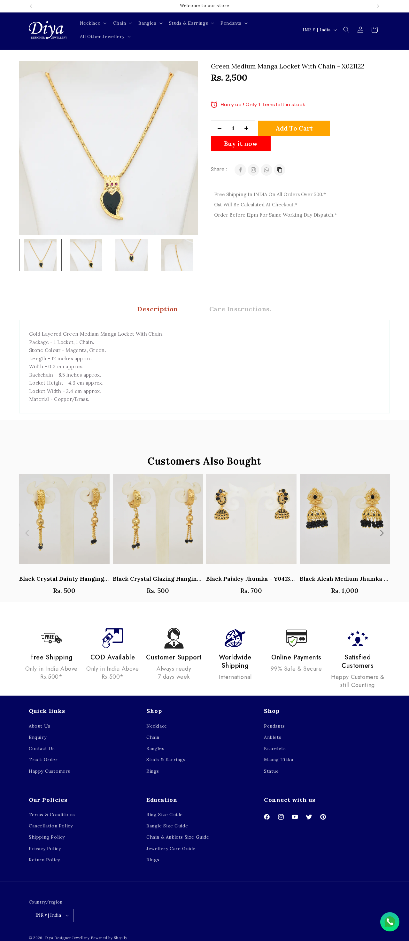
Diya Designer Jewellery (67, 938)
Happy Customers (49, 771)
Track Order (43, 759)
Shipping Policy (47, 837)
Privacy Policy (45, 848)
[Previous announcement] (31, 6)
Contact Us (42, 748)
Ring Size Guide (164, 814)
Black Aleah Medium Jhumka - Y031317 (345, 578)
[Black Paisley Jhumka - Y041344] (251, 522)
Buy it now (241, 144)
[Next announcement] (378, 6)
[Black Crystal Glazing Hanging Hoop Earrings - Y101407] (158, 522)
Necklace (156, 726)
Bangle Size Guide (167, 826)
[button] (92, 23)
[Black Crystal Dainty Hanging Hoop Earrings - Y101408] (64, 522)
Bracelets (275, 748)
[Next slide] (381, 533)
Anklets (272, 737)
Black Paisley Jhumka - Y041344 (251, 578)
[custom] (253, 170)
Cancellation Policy (51, 826)
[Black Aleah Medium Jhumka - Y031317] (345, 522)
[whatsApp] (266, 170)
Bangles (155, 748)
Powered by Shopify (109, 938)
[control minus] (217, 128)
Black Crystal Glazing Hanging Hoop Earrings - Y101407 (158, 578)
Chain (152, 737)
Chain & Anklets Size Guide (177, 837)
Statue (271, 771)
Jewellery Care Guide (171, 848)
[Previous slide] (27, 533)
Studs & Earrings (166, 759)
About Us (39, 726)
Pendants (274, 726)
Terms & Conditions (52, 814)
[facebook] (240, 170)
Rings (152, 771)
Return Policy (44, 860)
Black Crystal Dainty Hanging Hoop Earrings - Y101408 (64, 578)
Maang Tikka (278, 759)
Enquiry (37, 737)
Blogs (152, 860)
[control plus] (249, 128)
